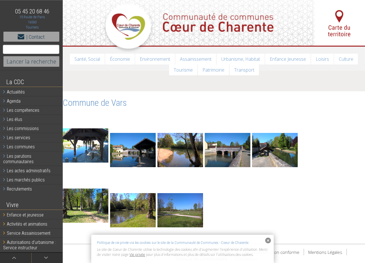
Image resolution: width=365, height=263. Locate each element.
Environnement (155, 59)
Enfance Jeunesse (288, 59)
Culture (346, 59)
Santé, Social (87, 59)
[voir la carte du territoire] (340, 23)
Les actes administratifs (28, 170)
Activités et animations (27, 224)
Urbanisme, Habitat (240, 59)
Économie (120, 59)
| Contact (35, 37)
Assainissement (196, 59)
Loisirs (322, 59)
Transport (244, 70)
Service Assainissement (28, 233)
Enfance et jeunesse (25, 215)
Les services (18, 137)
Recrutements (19, 189)
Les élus (14, 119)
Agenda (14, 101)
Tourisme (183, 70)
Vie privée (137, 254)
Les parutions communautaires (18, 158)
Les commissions (23, 128)
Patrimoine (213, 70)
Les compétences (23, 110)
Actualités (16, 92)
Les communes (21, 146)
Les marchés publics (26, 180)
